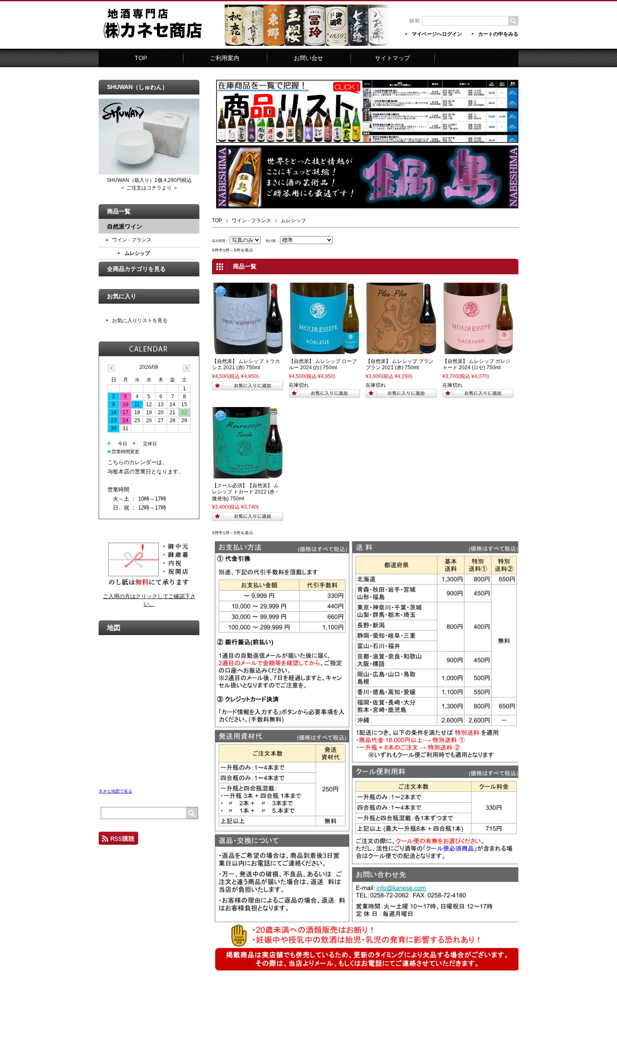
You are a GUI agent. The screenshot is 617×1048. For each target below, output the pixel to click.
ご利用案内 (224, 58)
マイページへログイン (437, 34)
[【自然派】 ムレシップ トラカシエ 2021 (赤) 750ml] (247, 350)
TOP (141, 58)
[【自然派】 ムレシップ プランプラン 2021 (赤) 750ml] (401, 350)
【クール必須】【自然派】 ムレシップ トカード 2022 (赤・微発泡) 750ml (246, 492)
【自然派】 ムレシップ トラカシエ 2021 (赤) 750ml (246, 364)
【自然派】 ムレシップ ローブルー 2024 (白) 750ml (323, 364)
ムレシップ (137, 253)
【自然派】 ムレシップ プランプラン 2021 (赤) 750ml (400, 364)
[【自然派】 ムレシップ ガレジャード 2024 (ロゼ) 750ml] (478, 350)
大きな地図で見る (115, 791)
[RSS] (118, 841)
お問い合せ (308, 58)
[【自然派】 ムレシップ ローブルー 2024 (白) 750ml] (324, 350)
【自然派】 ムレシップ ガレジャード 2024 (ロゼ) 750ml (476, 364)
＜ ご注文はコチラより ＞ (149, 188)
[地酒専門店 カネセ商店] (162, 43)
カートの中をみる (498, 34)
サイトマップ (392, 58)
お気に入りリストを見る (139, 320)
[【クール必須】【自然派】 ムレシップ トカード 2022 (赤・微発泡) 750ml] (247, 475)
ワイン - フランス (251, 220)
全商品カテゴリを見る (136, 268)
